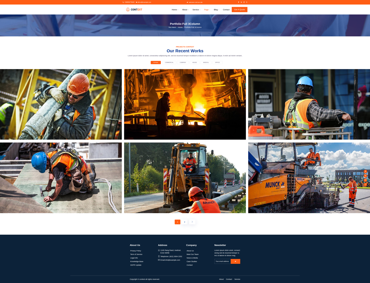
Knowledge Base (136, 261)
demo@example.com (144, 2)
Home (174, 10)
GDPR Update (135, 265)
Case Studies (192, 261)
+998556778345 (129, 2)
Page (206, 10)
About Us (190, 251)
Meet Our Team (193, 254)
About (184, 10)
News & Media (192, 258)
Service (196, 10)
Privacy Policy (135, 251)
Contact (226, 10)
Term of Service (136, 254)
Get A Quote (239, 9)
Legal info (134, 258)
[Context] (137, 9)
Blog (216, 10)
